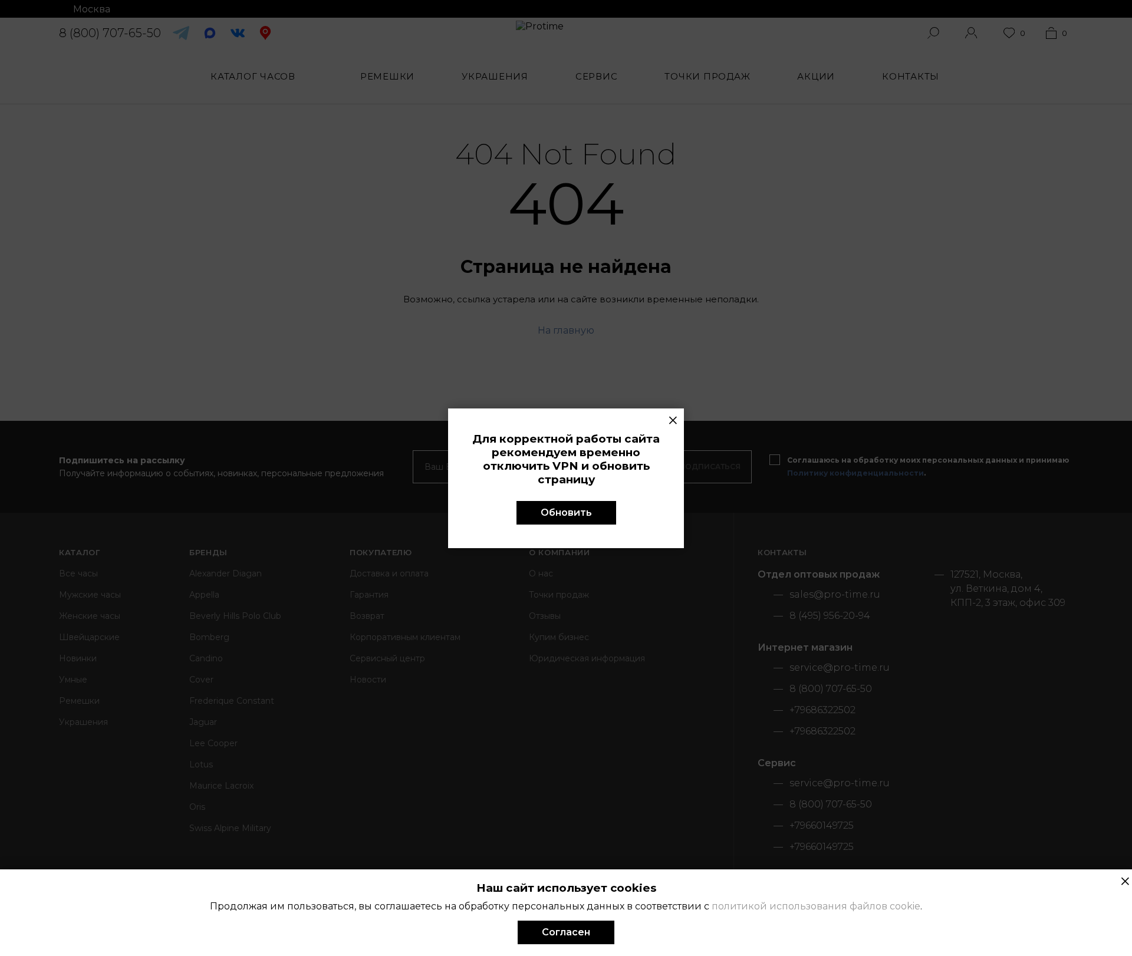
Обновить (566, 512)
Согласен (566, 932)
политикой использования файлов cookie (816, 906)
